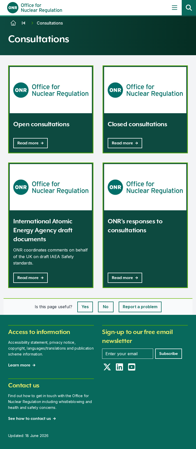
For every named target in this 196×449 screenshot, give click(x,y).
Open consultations (41, 124)
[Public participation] (23, 23)
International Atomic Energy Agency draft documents (42, 230)
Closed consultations (137, 124)
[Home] (13, 23)
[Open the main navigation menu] (174, 7)
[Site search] (189, 7)
